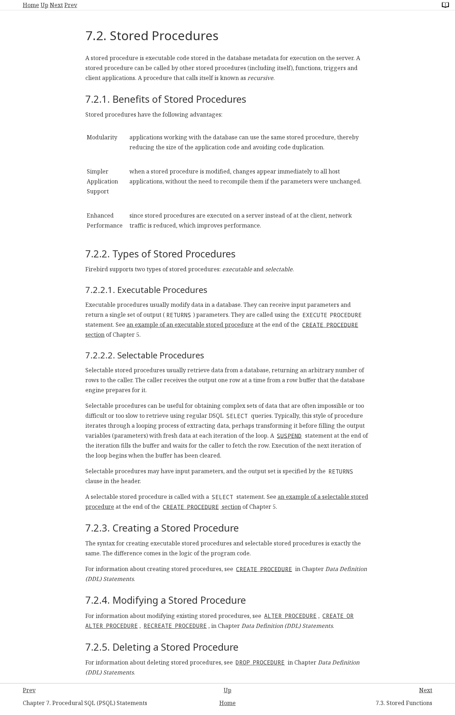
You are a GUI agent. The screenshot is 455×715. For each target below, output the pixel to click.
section (202, 507)
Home (31, 5)
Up (44, 5)
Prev (70, 5)
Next (56, 5)
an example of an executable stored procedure (190, 325)
